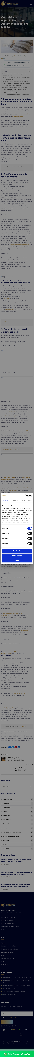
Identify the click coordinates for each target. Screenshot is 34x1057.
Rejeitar (17, 560)
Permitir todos (17, 550)
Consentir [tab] (6, 500)
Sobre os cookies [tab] (27, 500)
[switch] (29, 533)
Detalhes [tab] (15, 500)
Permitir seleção (17, 555)
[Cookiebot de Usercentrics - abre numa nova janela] (25, 495)
